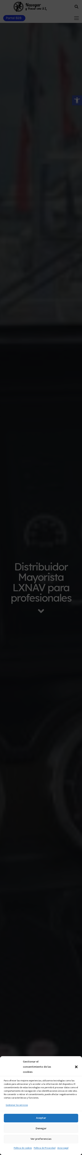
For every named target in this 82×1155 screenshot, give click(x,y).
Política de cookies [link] (23, 1148)
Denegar (41, 1128)
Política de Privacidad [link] (44, 1148)
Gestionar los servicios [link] (17, 1105)
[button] (76, 1067)
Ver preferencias (41, 1138)
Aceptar (41, 1118)
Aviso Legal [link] (62, 1148)
